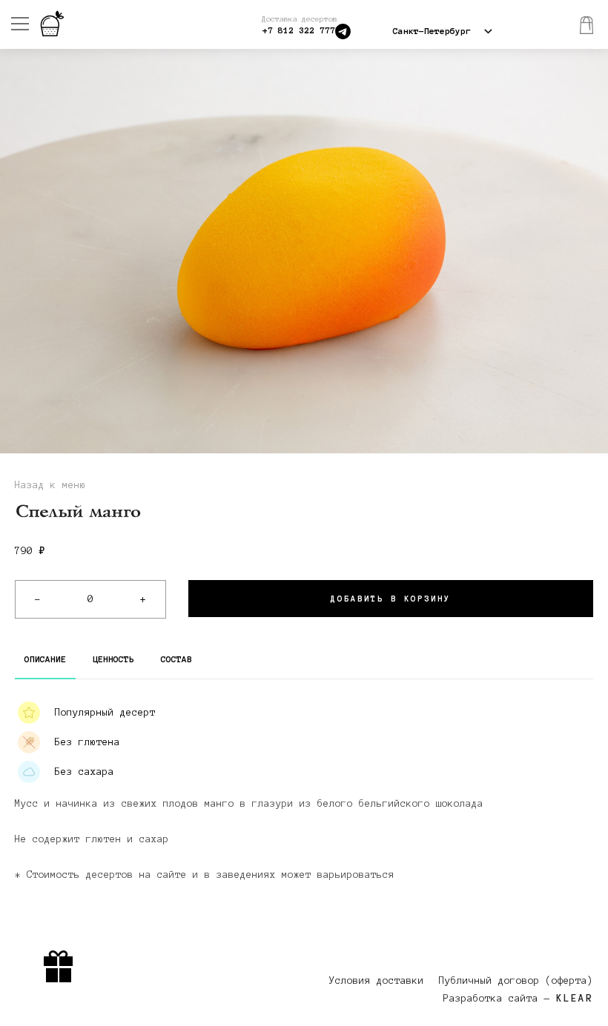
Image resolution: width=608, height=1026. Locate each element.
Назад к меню (50, 485)
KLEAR (574, 998)
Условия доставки (376, 981)
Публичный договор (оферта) (516, 981)
